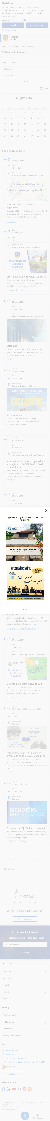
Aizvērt (25, 609)
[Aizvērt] (46, 510)
